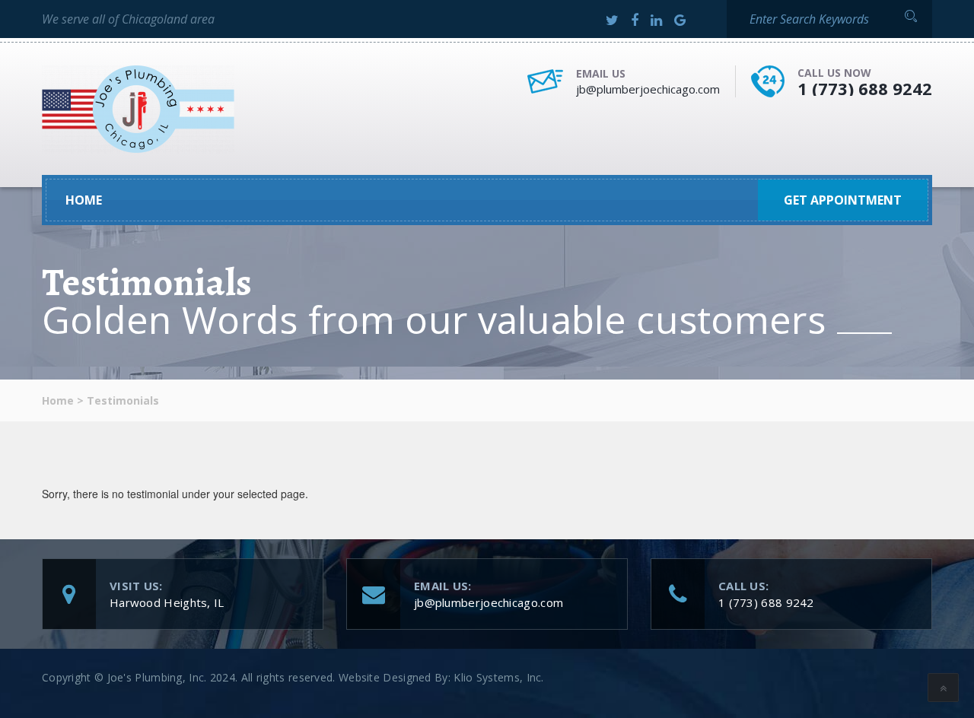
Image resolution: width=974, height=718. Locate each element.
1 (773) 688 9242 (864, 88)
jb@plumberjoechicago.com (648, 89)
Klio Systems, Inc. (498, 677)
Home (83, 200)
